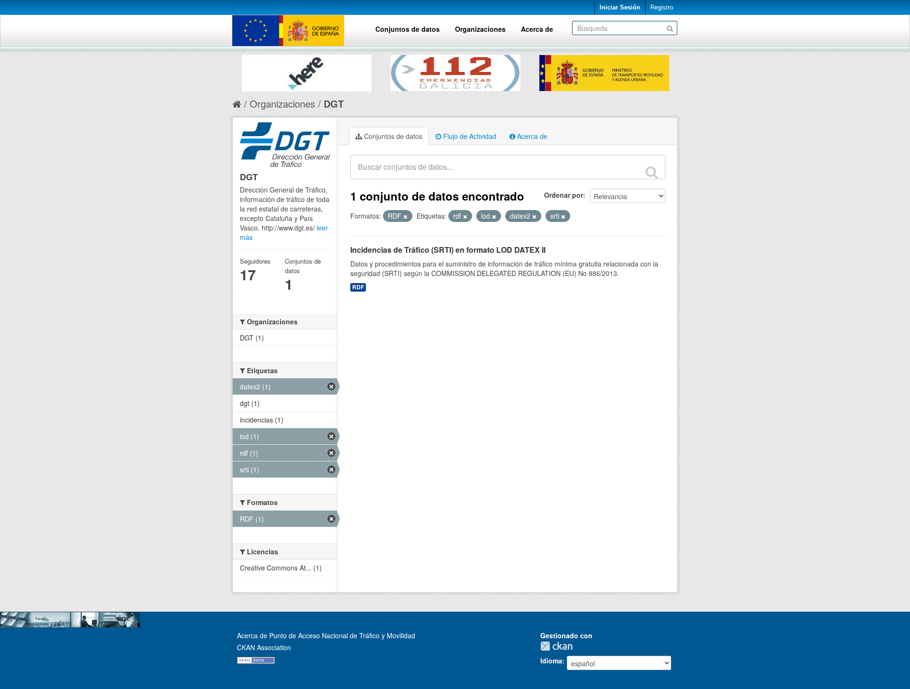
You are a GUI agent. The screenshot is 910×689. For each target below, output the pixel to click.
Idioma (551, 660)
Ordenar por (563, 195)
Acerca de (537, 29)
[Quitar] (405, 216)
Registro (661, 7)
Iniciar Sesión (620, 7)
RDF (358, 287)
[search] (651, 172)
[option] (307, 71)
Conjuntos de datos (407, 29)
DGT (334, 103)
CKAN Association (264, 647)
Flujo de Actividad (468, 136)
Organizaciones (480, 29)
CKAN (558, 646)
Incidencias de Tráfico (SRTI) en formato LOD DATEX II (448, 249)
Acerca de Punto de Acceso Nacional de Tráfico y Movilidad (326, 635)
